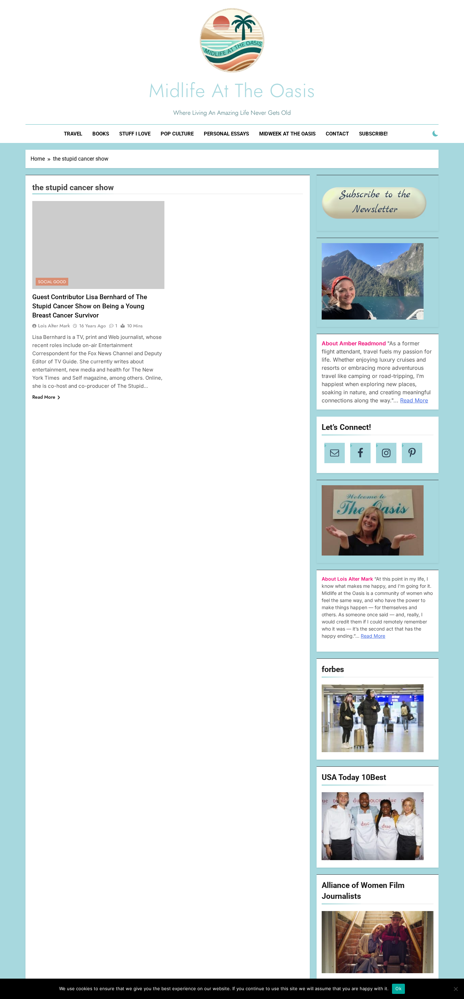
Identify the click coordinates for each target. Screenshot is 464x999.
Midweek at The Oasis (287, 134)
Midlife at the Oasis (232, 90)
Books (100, 134)
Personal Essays (226, 134)
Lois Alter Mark (54, 325)
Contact (337, 134)
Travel (73, 134)
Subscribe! (373, 134)
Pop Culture (177, 134)
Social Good (52, 282)
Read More (43, 397)
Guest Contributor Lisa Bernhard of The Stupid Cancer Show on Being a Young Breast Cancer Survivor (89, 306)
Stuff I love (134, 134)
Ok (398, 988)
